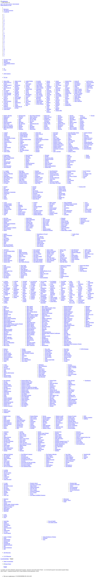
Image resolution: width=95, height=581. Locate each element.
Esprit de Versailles (54, 181)
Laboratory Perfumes (16, 292)
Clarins (69, 135)
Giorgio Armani (53, 207)
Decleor (27, 159)
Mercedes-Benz (45, 341)
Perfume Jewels (53, 390)
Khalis (41, 269)
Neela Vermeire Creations (28, 353)
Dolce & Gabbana (71, 160)
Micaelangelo (45, 345)
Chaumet (37, 151)
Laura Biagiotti (25, 292)
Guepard (87, 203)
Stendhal (57, 440)
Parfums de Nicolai (25, 386)
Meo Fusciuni (45, 340)
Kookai (62, 272)
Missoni (66, 330)
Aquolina (67, 90)
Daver (5, 164)
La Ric (15, 282)
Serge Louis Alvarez (24, 438)
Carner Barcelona (24, 134)
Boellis (46, 125)
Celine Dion (38, 132)
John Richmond (75, 249)
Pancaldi (6, 387)
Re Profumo (19, 418)
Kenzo (22, 277)
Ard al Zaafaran (67, 98)
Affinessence (18, 102)
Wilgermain (66, 499)
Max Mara (44, 325)
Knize (61, 268)
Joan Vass (62, 256)
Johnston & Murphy (76, 252)
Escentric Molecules (54, 177)
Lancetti (24, 282)
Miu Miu (66, 333)
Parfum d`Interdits (8, 398)
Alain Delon (39, 85)
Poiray (69, 386)
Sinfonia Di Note (42, 434)
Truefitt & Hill (87, 454)
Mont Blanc (67, 345)
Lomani (62, 297)
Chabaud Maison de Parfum (41, 139)
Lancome (25, 284)
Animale (57, 83)
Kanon (5, 269)
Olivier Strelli (41, 372)
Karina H (6, 272)
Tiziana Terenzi (49, 462)
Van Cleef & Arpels (8, 485)
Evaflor (69, 181)
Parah (5, 395)
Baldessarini (6, 117)
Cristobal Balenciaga (88, 143)
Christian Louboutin (57, 143)
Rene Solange (33, 418)
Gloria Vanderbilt (68, 202)
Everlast (69, 183)
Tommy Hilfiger (69, 458)
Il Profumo (6, 238)
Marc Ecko (6, 344)
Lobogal (63, 292)
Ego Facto (6, 180)
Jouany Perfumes (75, 259)
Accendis (6, 91)
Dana (5, 160)
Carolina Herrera (23, 135)
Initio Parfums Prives (8, 246)
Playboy (70, 383)
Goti (65, 206)
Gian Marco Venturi (38, 210)
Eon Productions (54, 171)
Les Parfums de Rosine (43, 299)
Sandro (5, 444)
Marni (28, 341)
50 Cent (5, 77)
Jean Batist (21, 260)
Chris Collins (56, 138)
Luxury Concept (90, 287)
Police (69, 388)
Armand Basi (68, 105)
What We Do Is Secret (9, 505)
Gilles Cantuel (52, 202)
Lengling (33, 296)
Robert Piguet (46, 426)
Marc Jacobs (6, 345)
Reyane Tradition (47, 417)
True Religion (68, 466)
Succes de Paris (79, 433)
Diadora (47, 160)
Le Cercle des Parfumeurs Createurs (34, 283)
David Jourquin (7, 167)
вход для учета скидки (6, 4)
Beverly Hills (33, 119)
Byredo (92, 115)
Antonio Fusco (57, 106)
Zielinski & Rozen (8, 545)
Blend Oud (46, 115)
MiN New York (67, 323)
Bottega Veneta (61, 123)
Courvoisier (86, 136)
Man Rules (6, 332)
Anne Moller (58, 95)
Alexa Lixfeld (39, 95)
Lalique (15, 297)
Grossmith (66, 214)
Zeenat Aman (7, 541)
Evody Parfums (86, 171)
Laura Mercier (24, 295)
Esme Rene (52, 179)
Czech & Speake (87, 148)
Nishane (66, 351)
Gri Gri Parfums (67, 211)
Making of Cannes (8, 329)
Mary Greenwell (31, 345)
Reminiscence (20, 425)
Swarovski (78, 440)
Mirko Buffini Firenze (69, 325)
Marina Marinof (30, 329)
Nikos (46, 361)
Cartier (21, 143)
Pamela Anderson (8, 386)
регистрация (16, 4)
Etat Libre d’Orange (72, 176)
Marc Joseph (30, 306)
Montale (87, 307)
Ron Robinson (71, 418)
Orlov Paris (70, 370)
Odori (5, 371)
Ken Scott (23, 272)
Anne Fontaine (57, 92)
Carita (5, 148)
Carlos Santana (23, 132)
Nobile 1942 (67, 353)
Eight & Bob (7, 181)
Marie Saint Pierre (31, 322)
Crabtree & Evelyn (87, 138)
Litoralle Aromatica (63, 283)
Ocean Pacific (7, 368)
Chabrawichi (38, 140)
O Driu (5, 364)
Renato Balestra (34, 416)
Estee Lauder (70, 173)
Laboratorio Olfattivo (16, 290)
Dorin (68, 163)
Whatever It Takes (8, 507)
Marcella (29, 313)
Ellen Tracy (22, 180)
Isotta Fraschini (40, 243)
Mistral (65, 332)
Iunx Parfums (40, 246)
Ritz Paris (45, 422)
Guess (86, 206)
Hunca (82, 223)
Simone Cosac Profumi (43, 433)
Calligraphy (6, 139)
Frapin (60, 192)
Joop (72, 253)
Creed (84, 140)
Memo (43, 334)
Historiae (63, 218)
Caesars (5, 135)
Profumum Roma (72, 403)
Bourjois (60, 129)
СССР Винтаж (7, 556)
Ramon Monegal (7, 424)
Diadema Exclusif (49, 159)
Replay (32, 424)
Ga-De (5, 202)
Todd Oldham (49, 465)
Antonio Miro (58, 110)
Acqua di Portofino (6, 103)
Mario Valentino (30, 334)
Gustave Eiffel (88, 209)
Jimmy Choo (63, 249)
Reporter (32, 425)
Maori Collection (8, 337)
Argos (66, 99)
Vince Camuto (33, 489)
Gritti (65, 213)
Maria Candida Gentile (32, 315)
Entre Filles (37, 183)
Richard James (46, 418)
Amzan (48, 93)
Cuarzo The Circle (87, 144)
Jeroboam (49, 256)
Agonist (27, 86)
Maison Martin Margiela (9, 321)
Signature (21, 450)
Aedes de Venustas (17, 95)
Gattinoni (20, 205)
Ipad (38, 235)
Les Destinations (43, 287)
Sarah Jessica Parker (8, 448)
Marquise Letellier (31, 342)
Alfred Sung (39, 102)
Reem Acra (19, 422)
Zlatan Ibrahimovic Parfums (49, 536)
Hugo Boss (83, 219)
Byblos (81, 127)
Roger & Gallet (59, 426)
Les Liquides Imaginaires (44, 295)
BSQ (81, 119)
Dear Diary (28, 157)
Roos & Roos (71, 420)
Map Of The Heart (8, 338)
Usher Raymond (7, 479)
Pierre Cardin (53, 404)
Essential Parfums (71, 171)
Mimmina (66, 322)
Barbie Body (7, 123)
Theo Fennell (49, 455)
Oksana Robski (7, 375)
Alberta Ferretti (39, 87)
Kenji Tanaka (24, 273)
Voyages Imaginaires (75, 489)
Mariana (29, 321)
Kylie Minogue (83, 271)
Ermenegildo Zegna (54, 175)
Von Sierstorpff (73, 488)
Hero (44, 218)
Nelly (23, 354)
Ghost (34, 209)
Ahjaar (27, 90)
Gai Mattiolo (7, 206)
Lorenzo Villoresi (71, 284)
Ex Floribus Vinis (87, 173)
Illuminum (6, 240)
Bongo (59, 115)
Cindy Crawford (57, 151)
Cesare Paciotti (38, 138)
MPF (87, 319)
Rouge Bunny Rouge (73, 422)
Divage (69, 157)
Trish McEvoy (68, 465)
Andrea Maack (48, 96)
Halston (5, 222)
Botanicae (60, 119)
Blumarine (46, 118)
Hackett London (7, 219)
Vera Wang (6, 488)
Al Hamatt (38, 82)
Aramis (66, 94)
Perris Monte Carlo (54, 395)
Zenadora (6, 542)
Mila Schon (66, 317)
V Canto (6, 483)
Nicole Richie (48, 357)
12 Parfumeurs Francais (9, 63)
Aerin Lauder (18, 97)
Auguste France (90, 85)
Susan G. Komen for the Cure (83, 437)
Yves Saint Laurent (52, 522)
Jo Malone (62, 255)
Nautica (23, 349)
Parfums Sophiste (25, 392)
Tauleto (5, 459)
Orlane (69, 368)
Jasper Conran (22, 256)
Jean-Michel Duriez (38, 261)
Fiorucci (5, 198)
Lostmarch (71, 286)
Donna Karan (70, 162)
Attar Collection (78, 101)
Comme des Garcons (73, 147)
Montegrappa (89, 310)
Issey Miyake (40, 244)
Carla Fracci (6, 150)
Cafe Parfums (7, 136)
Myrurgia (88, 326)
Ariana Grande (67, 102)
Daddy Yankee (7, 156)
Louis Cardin (71, 290)
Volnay (71, 485)
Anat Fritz (48, 94)
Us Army (6, 478)
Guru (86, 207)
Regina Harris (20, 424)
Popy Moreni (71, 390)
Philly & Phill (53, 402)
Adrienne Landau (17, 90)
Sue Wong (78, 434)
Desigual (47, 155)
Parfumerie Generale (8, 402)
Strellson (57, 450)
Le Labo (33, 286)
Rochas (57, 424)
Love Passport (71, 299)
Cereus (37, 135)
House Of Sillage (65, 227)
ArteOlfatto (77, 85)
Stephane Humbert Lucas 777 (62, 441)
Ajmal (27, 97)
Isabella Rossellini (41, 240)
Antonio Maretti (57, 108)
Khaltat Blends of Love (45, 271)
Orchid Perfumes (72, 366)
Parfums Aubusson (8, 406)
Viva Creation (33, 492)
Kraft (61, 277)
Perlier (51, 394)
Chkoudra (55, 134)
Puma (69, 406)
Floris (33, 189)
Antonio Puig (68, 81)
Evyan (84, 172)
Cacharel (6, 132)
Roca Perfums (59, 420)
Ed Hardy (6, 175)
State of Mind (58, 434)
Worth (64, 501)
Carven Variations (24, 144)
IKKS (5, 236)
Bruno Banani (83, 118)
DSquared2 (70, 164)
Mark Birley (30, 337)
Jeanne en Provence (51, 251)
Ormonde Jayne (71, 371)
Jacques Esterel (7, 257)
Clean (69, 138)
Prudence (70, 404)
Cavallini (22, 148)
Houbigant (63, 226)
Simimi (39, 431)
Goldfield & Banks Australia (70, 203)
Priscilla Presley (72, 400)
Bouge (59, 127)
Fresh (60, 196)
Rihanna (45, 421)
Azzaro (88, 91)
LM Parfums (63, 290)
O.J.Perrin (6, 366)
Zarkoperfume (7, 539)
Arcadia (67, 95)
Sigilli (20, 449)
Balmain (5, 119)
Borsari (59, 118)
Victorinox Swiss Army (35, 484)
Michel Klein (67, 314)
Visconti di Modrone (35, 491)
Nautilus (24, 350)
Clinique (70, 139)
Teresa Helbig (7, 465)
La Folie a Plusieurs (6, 291)
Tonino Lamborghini (70, 459)
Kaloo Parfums (7, 267)
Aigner (27, 91)
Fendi (5, 196)
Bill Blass (32, 126)
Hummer (82, 222)
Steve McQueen (59, 446)
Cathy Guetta (23, 147)
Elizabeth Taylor (23, 176)
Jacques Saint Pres (8, 260)
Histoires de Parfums (48, 230)
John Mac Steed (63, 261)
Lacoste (15, 294)
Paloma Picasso (7, 384)
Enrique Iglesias (39, 181)
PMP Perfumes (71, 384)
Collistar (70, 144)
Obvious (6, 367)
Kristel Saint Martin (84, 265)
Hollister (63, 219)
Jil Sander (49, 261)
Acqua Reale (7, 109)
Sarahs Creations (7, 449)
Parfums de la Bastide (26, 383)
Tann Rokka (6, 457)
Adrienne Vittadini (17, 92)
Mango (5, 336)
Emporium (37, 176)
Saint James (6, 438)
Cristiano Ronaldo (87, 142)
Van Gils (6, 487)
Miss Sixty (66, 329)
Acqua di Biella (7, 94)
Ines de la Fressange (8, 244)
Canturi (5, 146)
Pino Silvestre (71, 380)
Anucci (66, 85)
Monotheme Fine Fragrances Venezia (72, 344)
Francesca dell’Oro (36, 196)
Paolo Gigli (6, 394)
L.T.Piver (6, 284)
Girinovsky (51, 211)
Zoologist (45, 538)
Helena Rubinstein (30, 219)
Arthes (75, 86)
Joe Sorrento (63, 259)
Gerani (34, 203)
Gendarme (20, 206)
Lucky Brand (81, 300)
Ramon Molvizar (8, 422)
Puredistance (88, 380)
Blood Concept (47, 117)
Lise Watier (63, 281)
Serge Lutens (22, 440)
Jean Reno (35, 257)
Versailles (6, 492)
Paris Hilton (24, 394)
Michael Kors (67, 310)
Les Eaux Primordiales (43, 290)
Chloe (54, 135)
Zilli (4, 546)
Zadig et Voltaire (7, 536)
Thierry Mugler (49, 457)
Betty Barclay (33, 118)
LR (79, 281)
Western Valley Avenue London (11, 504)
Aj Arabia (28, 95)
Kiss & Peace (63, 267)
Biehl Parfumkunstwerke (34, 123)
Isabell (38, 239)
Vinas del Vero (33, 488)
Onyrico (70, 364)
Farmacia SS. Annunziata (9, 192)
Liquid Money (53, 301)
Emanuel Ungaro (23, 183)
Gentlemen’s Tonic (22, 209)
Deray (27, 166)
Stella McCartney (59, 438)
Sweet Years (79, 441)
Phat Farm (52, 399)
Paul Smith (23, 406)
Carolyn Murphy (23, 136)
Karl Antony (6, 273)
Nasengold (6, 358)
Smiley (39, 444)
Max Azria (44, 322)
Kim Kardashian (44, 277)
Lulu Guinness (90, 284)
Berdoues (21, 129)
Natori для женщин (8, 561)
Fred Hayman (62, 193)
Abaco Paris (6, 81)
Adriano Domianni (17, 87)
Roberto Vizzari (59, 418)
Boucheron (60, 125)
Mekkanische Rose (46, 332)
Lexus (51, 284)
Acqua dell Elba (7, 93)
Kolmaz (62, 271)
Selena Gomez (22, 435)
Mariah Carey (30, 318)
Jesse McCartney (51, 257)
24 (4, 68)
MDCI (43, 330)
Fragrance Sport (36, 194)
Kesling (42, 267)
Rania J (5, 428)
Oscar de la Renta (72, 374)
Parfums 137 (7, 404)
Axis (87, 89)
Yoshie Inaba (7, 530)
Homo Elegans (64, 221)
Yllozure (6, 526)
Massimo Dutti (45, 311)
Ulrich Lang (6, 474)
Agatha (16, 105)
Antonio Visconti (67, 83)
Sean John (21, 433)
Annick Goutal (57, 98)
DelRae (27, 162)
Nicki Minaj (48, 351)
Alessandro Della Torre (38, 90)
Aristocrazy (67, 103)
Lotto (70, 288)
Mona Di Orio (67, 341)
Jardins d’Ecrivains (23, 253)
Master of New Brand (47, 313)
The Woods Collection (51, 454)
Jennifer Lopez (50, 253)
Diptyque (69, 156)
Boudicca (60, 126)
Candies (5, 144)
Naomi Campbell (8, 354)
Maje (5, 328)
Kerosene (42, 265)
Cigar (54, 150)
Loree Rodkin (71, 282)
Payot (51, 381)
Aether (16, 101)
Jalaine (20, 251)
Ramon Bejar (7, 421)
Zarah (5, 538)
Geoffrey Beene (21, 211)
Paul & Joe (23, 402)
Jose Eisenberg (74, 256)
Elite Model (22, 172)
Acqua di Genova (6, 96)
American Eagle (48, 88)
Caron (21, 138)
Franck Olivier (62, 188)
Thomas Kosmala (50, 459)
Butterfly (82, 125)
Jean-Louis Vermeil (37, 260)
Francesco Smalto (36, 197)
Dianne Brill (48, 167)
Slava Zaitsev (41, 440)
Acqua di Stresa (7, 108)
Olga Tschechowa (42, 366)
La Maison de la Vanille (7, 294)
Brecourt (72, 118)
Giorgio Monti (52, 209)
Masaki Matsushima (46, 309)
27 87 (5, 70)
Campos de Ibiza (7, 142)
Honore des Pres (65, 222)
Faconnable (6, 189)
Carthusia (22, 142)
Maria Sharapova (31, 317)
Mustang (88, 323)
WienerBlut (6, 509)
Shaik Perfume (22, 445)
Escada (51, 176)
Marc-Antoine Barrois (32, 311)
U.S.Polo (6, 470)
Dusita (87, 155)
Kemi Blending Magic (26, 271)
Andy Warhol (48, 104)
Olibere (40, 367)
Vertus (5, 494)
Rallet (5, 418)
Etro (68, 177)
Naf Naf (5, 350)
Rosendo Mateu (72, 421)
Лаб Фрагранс (7, 552)
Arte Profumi (77, 83)
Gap (19, 202)
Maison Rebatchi (8, 322)
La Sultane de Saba (15, 286)
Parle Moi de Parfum (26, 395)
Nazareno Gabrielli (26, 351)
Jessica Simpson (50, 260)
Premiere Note (71, 395)
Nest (23, 357)
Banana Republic (8, 122)
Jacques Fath (7, 259)
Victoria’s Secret (34, 483)
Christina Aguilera (57, 146)
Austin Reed (89, 86)
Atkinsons (76, 98)
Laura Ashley (24, 290)
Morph (87, 315)
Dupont (69, 167)
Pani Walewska (7, 388)
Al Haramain (39, 83)
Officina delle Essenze (9, 372)
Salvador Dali (7, 440)
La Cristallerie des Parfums (7, 288)
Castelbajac (22, 146)
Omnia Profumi (42, 375)
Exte (84, 177)
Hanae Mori (6, 225)
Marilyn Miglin (30, 325)
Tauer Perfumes (7, 458)
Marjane (29, 336)
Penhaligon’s (53, 386)
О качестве (6, 11)
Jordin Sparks (74, 255)
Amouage (48, 90)
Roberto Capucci (47, 428)
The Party (23, 461)
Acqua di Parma (7, 101)
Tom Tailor (68, 454)
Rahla (5, 417)
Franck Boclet (35, 198)
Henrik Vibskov (30, 225)
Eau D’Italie (6, 172)
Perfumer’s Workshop (55, 392)
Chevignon (55, 132)
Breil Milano (73, 119)
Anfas (47, 106)
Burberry (82, 122)
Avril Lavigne (89, 87)
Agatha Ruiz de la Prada (18, 107)
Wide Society (7, 508)
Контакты (6, 9)
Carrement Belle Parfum (25, 139)
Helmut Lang (29, 222)
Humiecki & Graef (84, 221)
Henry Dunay (29, 227)
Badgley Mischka (8, 115)
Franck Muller (62, 186)
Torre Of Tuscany (69, 461)
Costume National (87, 132)
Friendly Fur (61, 197)
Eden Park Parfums (8, 177)
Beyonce (32, 121)
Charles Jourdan (39, 147)
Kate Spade (23, 265)
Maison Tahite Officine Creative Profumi (13, 323)
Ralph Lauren (7, 420)
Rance (5, 426)
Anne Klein (58, 94)
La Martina (6, 298)
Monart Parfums (68, 342)
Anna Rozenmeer (58, 87)
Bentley (20, 127)
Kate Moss (6, 277)
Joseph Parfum (74, 257)
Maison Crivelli (7, 317)
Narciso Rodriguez (8, 357)
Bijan (31, 125)
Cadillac (5, 134)
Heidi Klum (29, 218)
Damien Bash (7, 159)
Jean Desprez (36, 251)
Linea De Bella (53, 298)
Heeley (5, 230)
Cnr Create (70, 142)
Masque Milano (45, 310)
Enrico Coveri (38, 179)
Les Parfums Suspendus (43, 302)
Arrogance (76, 82)
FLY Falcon (35, 190)
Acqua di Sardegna (6, 106)
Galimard (6, 210)
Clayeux (70, 136)
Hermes (28, 229)
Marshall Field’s (30, 344)
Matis (43, 317)
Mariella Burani (30, 323)
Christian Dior (56, 140)
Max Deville (45, 323)
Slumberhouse (41, 442)
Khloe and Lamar (44, 273)
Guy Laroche (88, 210)
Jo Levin (62, 253)
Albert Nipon (39, 86)
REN (18, 428)
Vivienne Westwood (74, 484)
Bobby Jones (47, 123)
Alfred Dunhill (39, 101)
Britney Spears (73, 122)
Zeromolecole (7, 543)
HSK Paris (63, 229)
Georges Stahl (21, 214)
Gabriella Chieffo (8, 205)
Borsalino (60, 117)
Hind (44, 226)
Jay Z (20, 257)
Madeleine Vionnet (8, 311)
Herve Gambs (46, 221)
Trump (85, 455)
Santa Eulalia (7, 445)
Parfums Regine (25, 391)
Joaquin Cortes (63, 257)
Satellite (21, 431)
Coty (84, 134)
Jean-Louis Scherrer (38, 259)
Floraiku (34, 186)
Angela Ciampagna (58, 81)
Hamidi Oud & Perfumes (9, 223)
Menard (44, 337)
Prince (69, 398)
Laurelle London (24, 300)
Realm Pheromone (21, 420)
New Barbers (25, 358)
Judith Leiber (88, 249)
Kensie (22, 276)
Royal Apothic (71, 424)
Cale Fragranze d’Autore (9, 138)
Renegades (32, 421)
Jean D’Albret (36, 252)
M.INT (5, 306)
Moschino (88, 318)
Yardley (5, 522)
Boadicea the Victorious (47, 120)
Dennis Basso (29, 164)
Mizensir (66, 336)
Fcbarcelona (6, 193)
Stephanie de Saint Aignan (61, 442)
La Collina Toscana (6, 286)
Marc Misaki (30, 307)
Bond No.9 (47, 129)
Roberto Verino (59, 417)
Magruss (6, 315)
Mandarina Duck (8, 334)
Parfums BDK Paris (26, 380)
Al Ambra (38, 81)
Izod (73, 235)
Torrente (67, 462)
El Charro (6, 183)
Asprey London (78, 89)
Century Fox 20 (39, 134)
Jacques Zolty (7, 261)
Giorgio (51, 206)
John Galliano (63, 260)
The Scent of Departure (26, 463)
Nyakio (65, 361)
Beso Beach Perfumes (35, 115)
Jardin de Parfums (23, 252)
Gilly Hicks (52, 203)
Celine (21, 151)
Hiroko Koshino (47, 229)
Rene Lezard (33, 417)
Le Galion (33, 285)
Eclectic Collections (8, 173)
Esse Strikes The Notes (55, 183)
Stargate (57, 433)
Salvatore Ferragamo (8, 441)
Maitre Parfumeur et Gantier (10, 325)
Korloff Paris (63, 273)
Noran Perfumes (68, 355)
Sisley (39, 435)
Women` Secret (67, 500)
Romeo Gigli (71, 417)
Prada (69, 394)
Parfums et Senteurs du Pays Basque (29, 388)
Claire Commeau (72, 134)
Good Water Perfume (69, 205)
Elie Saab (21, 171)
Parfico (5, 396)
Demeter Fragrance (30, 163)
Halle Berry (6, 221)
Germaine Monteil (37, 206)
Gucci (86, 202)
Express (85, 176)
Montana (88, 309)
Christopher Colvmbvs (58, 148)
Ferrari (5, 197)
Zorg (44, 539)
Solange (40, 448)
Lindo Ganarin (53, 297)
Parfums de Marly (25, 384)
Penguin (52, 384)
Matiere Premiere (46, 315)
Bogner (46, 126)
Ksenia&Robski (83, 268)
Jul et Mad (87, 252)
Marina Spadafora (31, 332)
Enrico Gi (37, 180)
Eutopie (69, 179)
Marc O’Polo (30, 309)
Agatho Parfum (29, 81)
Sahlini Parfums (7, 437)
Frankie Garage (62, 189)
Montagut (88, 306)
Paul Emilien (24, 403)
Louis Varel (72, 294)
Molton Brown (67, 338)
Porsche (70, 392)
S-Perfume (6, 431)
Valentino (6, 484)
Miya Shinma (67, 334)
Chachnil (37, 142)
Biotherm (32, 127)
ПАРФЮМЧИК (5, 559)
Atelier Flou (77, 95)
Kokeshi (62, 269)
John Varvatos (74, 251)
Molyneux (66, 340)
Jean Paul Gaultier (37, 256)
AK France (28, 101)
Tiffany (47, 461)
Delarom (28, 160)
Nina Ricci (66, 349)
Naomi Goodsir (7, 355)
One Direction (41, 376)
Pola (69, 387)
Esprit (51, 180)
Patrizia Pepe (24, 400)
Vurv (71, 491)
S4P (4, 435)
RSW (85, 416)
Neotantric (24, 355)
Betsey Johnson (33, 117)
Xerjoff (5, 516)
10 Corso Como (7, 59)
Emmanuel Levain (39, 173)
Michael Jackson (68, 307)
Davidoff (28, 156)
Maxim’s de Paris (46, 326)
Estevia (69, 175)
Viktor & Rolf (33, 485)
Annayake (57, 90)
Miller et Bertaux (68, 319)
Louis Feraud (71, 292)
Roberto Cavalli (59, 416)
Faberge (5, 186)
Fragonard (34, 193)
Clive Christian (71, 140)
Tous (66, 463)
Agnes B (28, 85)
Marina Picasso (30, 330)
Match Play (44, 314)
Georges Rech (21, 213)
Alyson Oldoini (48, 81)
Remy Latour (20, 426)
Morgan (87, 313)
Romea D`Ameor (72, 416)
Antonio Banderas (57, 103)
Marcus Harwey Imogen (32, 314)
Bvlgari (82, 126)
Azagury (88, 90)
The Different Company (26, 454)
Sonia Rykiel (41, 449)
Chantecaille (38, 146)
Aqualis (67, 89)
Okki (5, 374)
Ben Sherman (22, 123)
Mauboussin (45, 319)
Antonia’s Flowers (57, 100)
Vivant (31, 494)
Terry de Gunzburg (8, 466)
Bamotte (5, 121)
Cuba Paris (86, 146)
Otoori (69, 375)
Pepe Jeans (52, 388)
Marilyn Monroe (31, 326)
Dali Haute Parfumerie (9, 157)
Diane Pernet (48, 164)
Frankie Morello (62, 190)
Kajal (5, 265)
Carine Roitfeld (7, 147)
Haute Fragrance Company (10, 227)
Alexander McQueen (38, 98)
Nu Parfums (67, 359)
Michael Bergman (68, 306)
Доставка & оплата (8, 10)
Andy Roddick (48, 102)
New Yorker (25, 361)
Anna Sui (57, 89)
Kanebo (5, 268)
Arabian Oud (68, 93)
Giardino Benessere (37, 214)
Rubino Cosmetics (88, 417)
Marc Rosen (30, 310)
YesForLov (6, 523)
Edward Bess (7, 179)
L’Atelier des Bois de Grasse (91, 295)
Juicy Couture (88, 251)
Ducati (68, 166)
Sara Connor (7, 446)
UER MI (6, 471)
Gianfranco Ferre (37, 211)
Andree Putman (48, 99)
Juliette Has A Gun (89, 253)
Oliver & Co (41, 368)
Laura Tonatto (24, 298)
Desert (27, 167)
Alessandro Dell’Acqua (39, 92)
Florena (34, 188)
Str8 (56, 448)
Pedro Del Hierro (54, 383)
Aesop (16, 99)
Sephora (21, 437)
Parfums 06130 (7, 403)
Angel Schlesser (48, 111)
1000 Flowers (7, 62)
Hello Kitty (28, 221)
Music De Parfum (90, 322)
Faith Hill (6, 190)
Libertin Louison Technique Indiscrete (52, 292)
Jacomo (5, 253)
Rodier (57, 425)
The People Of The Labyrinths (28, 462)
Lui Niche (80, 301)
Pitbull (69, 381)
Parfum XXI (6, 400)
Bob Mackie (47, 122)
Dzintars (88, 156)
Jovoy (72, 261)
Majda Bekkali (7, 326)
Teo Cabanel (7, 463)
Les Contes (43, 284)
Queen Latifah (7, 411)
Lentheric (33, 297)
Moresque (88, 311)
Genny (19, 207)
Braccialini (72, 117)
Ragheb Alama (7, 416)
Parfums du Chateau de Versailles (29, 387)
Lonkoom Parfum (63, 299)
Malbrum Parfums (8, 330)
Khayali (42, 272)
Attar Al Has (77, 99)
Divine (68, 159)
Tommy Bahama (69, 457)
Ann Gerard (58, 85)
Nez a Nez (47, 349)
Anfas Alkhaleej (48, 108)
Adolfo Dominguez (17, 84)
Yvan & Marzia (7, 533)
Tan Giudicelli (7, 455)
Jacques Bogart (7, 255)
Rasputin (19, 417)
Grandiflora (66, 207)
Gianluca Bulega (37, 213)
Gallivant (6, 211)
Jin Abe (61, 251)
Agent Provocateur (28, 83)
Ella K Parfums (22, 177)
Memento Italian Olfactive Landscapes (51, 333)
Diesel (68, 155)
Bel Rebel (21, 122)
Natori (5, 361)
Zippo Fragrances (8, 547)
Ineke (5, 243)
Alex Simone (39, 94)
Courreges (85, 135)
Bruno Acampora (82, 116)
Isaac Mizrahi (40, 236)
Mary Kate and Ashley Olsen (49, 307)
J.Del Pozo (6, 249)
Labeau (15, 288)
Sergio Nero (22, 441)
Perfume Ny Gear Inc (55, 391)
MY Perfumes (89, 325)
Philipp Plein (53, 400)
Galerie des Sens (7, 209)
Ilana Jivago (6, 239)
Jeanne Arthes (50, 249)
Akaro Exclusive (28, 103)
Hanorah (6, 226)
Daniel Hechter (7, 162)
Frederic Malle (62, 194)
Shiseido (21, 448)
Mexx (43, 344)
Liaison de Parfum (52, 288)
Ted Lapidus (6, 462)
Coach (69, 143)
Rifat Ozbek (45, 420)
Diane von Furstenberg (50, 166)
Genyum (20, 210)
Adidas (16, 82)
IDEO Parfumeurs (8, 235)
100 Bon (6, 61)
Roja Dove (58, 428)
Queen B (6, 409)
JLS (61, 252)
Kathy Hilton (24, 267)
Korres (62, 275)
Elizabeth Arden (23, 175)
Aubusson (88, 83)
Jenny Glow (49, 255)
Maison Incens (7, 319)
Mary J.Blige (45, 306)
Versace (5, 491)
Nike (46, 358)
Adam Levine (18, 81)
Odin (5, 370)
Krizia (81, 267)
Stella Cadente (58, 437)
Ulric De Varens (7, 472)
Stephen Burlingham (60, 444)
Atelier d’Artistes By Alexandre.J (78, 94)
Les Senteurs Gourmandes (53, 282)
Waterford (6, 499)
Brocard (71, 123)
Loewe (62, 293)
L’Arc (89, 292)
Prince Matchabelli (72, 399)
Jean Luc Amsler (37, 253)
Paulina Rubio (53, 380)
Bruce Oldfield (73, 129)
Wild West (6, 511)
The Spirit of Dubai (25, 465)
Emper (36, 175)
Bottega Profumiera (60, 121)
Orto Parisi (70, 372)
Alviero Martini (39, 103)
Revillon (32, 428)
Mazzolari (44, 329)
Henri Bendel (29, 223)
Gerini (34, 205)
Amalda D (48, 86)
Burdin (81, 123)
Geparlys (35, 202)
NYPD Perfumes (84, 349)
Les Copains (43, 285)
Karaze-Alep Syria (8, 271)
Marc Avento (7, 341)
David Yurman (29, 155)
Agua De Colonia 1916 (29, 88)
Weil (5, 500)
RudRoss (86, 418)
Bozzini (71, 115)
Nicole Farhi (48, 354)
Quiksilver (6, 412)
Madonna (6, 313)
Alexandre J (39, 99)
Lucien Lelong (79, 298)
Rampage (6, 425)
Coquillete (70, 150)
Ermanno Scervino (54, 173)
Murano (87, 321)
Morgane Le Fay (89, 314)
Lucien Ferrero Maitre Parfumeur (80, 294)
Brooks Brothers (72, 125)
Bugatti (82, 121)
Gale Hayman (7, 207)
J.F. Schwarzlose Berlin (9, 251)
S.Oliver (5, 434)
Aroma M (76, 81)
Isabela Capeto (40, 238)
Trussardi (86, 457)
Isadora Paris (40, 242)
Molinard (66, 337)
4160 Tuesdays (7, 73)
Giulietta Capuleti (53, 213)
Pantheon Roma (7, 391)
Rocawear (58, 421)
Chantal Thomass (39, 144)
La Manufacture (7, 296)
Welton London (7, 501)
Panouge (6, 390)
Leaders (32, 290)
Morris (87, 317)
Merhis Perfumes (46, 342)
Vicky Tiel (6, 495)
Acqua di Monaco (6, 99)
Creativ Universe (87, 139)
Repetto (32, 422)
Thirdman (48, 458)
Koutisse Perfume (64, 276)
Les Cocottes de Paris (44, 282)
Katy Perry (23, 268)
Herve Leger (46, 222)
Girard (50, 210)
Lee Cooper (33, 292)
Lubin (79, 285)
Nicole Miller (48, 355)
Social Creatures (41, 445)
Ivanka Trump (75, 234)
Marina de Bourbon (31, 328)
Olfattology (41, 364)
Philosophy (52, 403)
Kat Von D (6, 276)
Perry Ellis (52, 396)
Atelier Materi (77, 97)
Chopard (55, 136)
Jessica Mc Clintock (51, 259)
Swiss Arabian (79, 442)
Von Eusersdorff (73, 487)
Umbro (5, 475)
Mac (5, 309)
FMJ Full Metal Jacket (37, 192)
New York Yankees (26, 359)
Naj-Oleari (6, 351)
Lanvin (24, 285)
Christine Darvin (57, 147)
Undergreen (6, 476)
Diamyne (47, 162)
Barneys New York (8, 125)
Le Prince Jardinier (33, 288)
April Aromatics (67, 87)
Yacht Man (6, 521)
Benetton (21, 126)
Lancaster (25, 281)
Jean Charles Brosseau (24, 261)
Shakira (21, 446)
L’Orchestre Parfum (90, 298)
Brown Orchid (73, 127)
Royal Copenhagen (72, 425)
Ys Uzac (6, 531)
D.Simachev (6, 155)
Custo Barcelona (87, 147)
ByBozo (82, 129)
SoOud (39, 450)
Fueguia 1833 (82, 186)
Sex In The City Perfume (25, 444)
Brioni (71, 121)
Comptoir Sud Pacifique (73, 148)
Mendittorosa (45, 338)
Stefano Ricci (58, 435)
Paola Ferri (6, 392)
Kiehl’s (41, 275)
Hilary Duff (45, 223)
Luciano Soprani (80, 290)
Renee (31, 420)
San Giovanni (7, 442)
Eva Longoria (70, 180)
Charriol (37, 148)
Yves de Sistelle (52, 521)
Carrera (21, 140)
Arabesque (67, 91)
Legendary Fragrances (33, 294)
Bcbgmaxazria (22, 115)
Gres (65, 209)
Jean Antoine (22, 259)
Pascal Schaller (24, 398)
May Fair (44, 328)
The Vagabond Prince (26, 466)
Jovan (72, 260)
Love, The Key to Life (72, 302)
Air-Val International (28, 94)
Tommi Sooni (68, 455)
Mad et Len (6, 310)
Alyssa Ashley (48, 84)
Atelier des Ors (77, 91)
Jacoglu (5, 252)
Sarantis (5, 450)
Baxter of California (8, 126)
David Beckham (7, 166)
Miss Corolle (67, 328)
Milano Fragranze (68, 318)
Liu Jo (62, 285)
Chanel (37, 143)
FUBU (60, 198)
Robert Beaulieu (46, 425)
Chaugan (37, 150)
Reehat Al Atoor (20, 421)
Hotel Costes (64, 225)
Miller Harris (67, 321)
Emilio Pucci (38, 172)
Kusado (81, 269)
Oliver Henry (41, 370)
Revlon (44, 416)
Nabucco (6, 349)
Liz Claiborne (63, 287)
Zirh (5, 549)
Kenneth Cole (24, 275)
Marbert (5, 340)
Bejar (20, 121)
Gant (5, 214)
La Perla (5, 302)
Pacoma (5, 381)
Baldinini (6, 118)
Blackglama (32, 129)
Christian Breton (57, 139)
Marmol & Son (30, 340)
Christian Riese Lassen (58, 144)
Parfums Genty (24, 390)
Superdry (78, 435)
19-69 (5, 65)
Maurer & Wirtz (45, 321)
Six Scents (40, 437)
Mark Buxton (30, 338)
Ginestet (51, 205)
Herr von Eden (46, 219)
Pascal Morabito (25, 396)
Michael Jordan (67, 309)
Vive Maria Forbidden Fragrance (37, 495)
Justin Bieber (88, 256)
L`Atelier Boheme (90, 290)
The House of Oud (25, 458)
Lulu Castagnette (90, 282)
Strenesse (78, 431)
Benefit (20, 125)
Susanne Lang (79, 438)
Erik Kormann (53, 172)
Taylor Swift (6, 461)
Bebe (20, 119)
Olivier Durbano (42, 371)
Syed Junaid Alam (80, 444)
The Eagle (23, 455)
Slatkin (39, 438)
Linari (51, 296)
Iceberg (5, 234)
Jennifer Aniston (50, 252)
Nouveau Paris (67, 357)
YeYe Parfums (7, 525)
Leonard (32, 298)
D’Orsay (88, 157)
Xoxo (5, 517)
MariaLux (29, 319)
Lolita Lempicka (63, 295)
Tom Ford (48, 466)
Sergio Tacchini (23, 442)
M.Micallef (6, 307)
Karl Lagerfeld (7, 275)
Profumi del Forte (72, 402)
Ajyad (27, 99)
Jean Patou (35, 255)
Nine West (66, 350)
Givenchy (51, 214)
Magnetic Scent (7, 314)
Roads (44, 424)
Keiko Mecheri (24, 269)
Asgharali (76, 87)
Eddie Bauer (6, 176)
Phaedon (52, 398)
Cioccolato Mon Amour (73, 132)
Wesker (5, 503)
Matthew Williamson (47, 318)
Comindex (70, 146)
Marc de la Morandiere (9, 342)
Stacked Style (58, 431)
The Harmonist (24, 457)
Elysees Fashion (23, 181)
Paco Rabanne (7, 380)
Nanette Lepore (7, 353)
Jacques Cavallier (8, 256)
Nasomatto (6, 359)
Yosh (5, 529)
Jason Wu (21, 255)
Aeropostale (17, 98)
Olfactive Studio (7, 376)
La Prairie (15, 281)
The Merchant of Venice (26, 459)
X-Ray (5, 514)
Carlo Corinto (7, 151)
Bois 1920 (46, 127)
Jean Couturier (36, 249)
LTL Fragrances (80, 283)
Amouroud (49, 91)
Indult (5, 242)
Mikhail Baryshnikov (69, 315)
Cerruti (37, 136)
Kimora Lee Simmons (65, 265)
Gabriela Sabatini (8, 203)
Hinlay (44, 227)
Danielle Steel (7, 163)
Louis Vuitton (71, 296)
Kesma (41, 268)
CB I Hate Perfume (24, 150)
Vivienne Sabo (73, 483)
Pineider (52, 406)
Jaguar (20, 249)
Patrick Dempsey (25, 399)
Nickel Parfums (48, 350)
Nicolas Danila (48, 353)
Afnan (16, 103)
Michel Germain (68, 313)
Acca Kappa (6, 90)
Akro (27, 105)
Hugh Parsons (83, 218)
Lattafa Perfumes (25, 287)
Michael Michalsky (68, 311)
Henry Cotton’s (29, 226)
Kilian (41, 276)
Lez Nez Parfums (52, 286)
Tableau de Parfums (8, 454)
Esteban (69, 172)
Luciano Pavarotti (80, 287)
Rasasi (18, 416)
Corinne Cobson (72, 151)
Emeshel (37, 171)
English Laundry (39, 177)
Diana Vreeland (48, 163)
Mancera (6, 333)
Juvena (86, 257)
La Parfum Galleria (6, 300)
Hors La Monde (65, 223)
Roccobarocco (59, 422)
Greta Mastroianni (68, 210)
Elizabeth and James (24, 173)
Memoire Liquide (46, 336)
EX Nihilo (85, 175)
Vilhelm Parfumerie (34, 487)
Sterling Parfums (59, 445)
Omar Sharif (41, 374)
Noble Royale (67, 354)
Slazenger (40, 441)
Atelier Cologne (78, 90)
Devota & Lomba (49, 157)
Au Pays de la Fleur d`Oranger (90, 81)
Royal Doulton (71, 428)
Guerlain (87, 205)
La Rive (15, 284)
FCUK (5, 194)
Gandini (5, 213)
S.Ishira (5, 433)
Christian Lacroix (57, 142)
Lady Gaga (16, 296)
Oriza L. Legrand (72, 367)
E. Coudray (6, 171)
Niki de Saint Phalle (49, 359)
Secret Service (22, 434)
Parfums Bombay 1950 (26, 381)
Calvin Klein (7, 140)
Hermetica (28, 230)
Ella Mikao (21, 179)
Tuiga (85, 458)
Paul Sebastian (24, 404)
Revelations (33, 426)
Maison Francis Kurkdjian (10, 318)
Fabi (5, 188)
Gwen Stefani (88, 211)
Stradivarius (58, 449)
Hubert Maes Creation (66, 230)
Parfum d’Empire (8, 399)
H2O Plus (6, 218)
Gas (19, 203)
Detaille (47, 156)
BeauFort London (21, 117)
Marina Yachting (31, 333)
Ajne (27, 98)
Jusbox (86, 255)
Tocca (47, 463)
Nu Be (65, 358)
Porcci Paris (71, 391)
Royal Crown (71, 426)
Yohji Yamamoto (7, 527)
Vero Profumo (7, 489)
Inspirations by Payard (42, 234)
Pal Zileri (6, 383)
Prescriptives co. (72, 396)
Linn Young (53, 300)
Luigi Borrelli (81, 302)
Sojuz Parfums (41, 446)
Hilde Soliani (46, 225)
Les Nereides (44, 297)
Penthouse (52, 387)
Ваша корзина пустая (6, 5)
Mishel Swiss (67, 326)
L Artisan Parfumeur (6, 282)
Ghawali (35, 207)
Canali (5, 143)
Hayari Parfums (7, 229)
